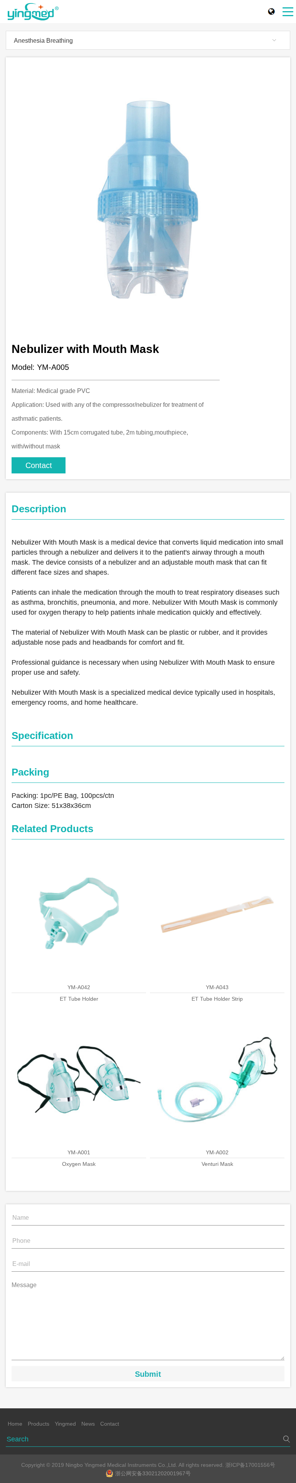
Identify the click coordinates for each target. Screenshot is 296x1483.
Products (38, 1424)
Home (15, 1424)
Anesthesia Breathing (43, 40)
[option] (148, 199)
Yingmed (65, 1424)
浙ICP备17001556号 (250, 1465)
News (88, 1424)
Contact (38, 465)
